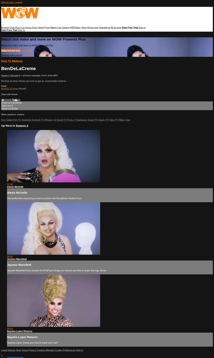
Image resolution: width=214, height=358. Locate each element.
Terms (25, 350)
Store (84, 27)
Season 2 (22, 125)
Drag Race (15, 27)
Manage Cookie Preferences (61, 350)
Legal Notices (8, 350)
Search (66, 27)
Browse (5, 27)
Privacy (32, 350)
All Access (92, 27)
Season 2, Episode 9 (10, 75)
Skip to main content (11, 2)
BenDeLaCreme (10, 88)
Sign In (21, 30)
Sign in (142, 27)
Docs (35, 27)
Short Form (44, 27)
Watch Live (56, 27)
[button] (3, 25)
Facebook (6, 100)
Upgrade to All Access (110, 27)
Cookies (41, 350)
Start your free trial (11, 50)
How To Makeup (12, 61)
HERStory (75, 27)
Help (19, 350)
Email (17, 100)
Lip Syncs (26, 27)
